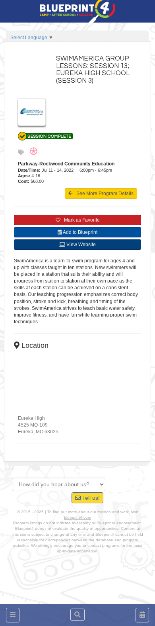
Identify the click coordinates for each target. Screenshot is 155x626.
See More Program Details (103, 193)
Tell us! (90, 498)
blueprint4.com (77, 517)
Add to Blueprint (79, 232)
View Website (80, 244)
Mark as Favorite (80, 220)
